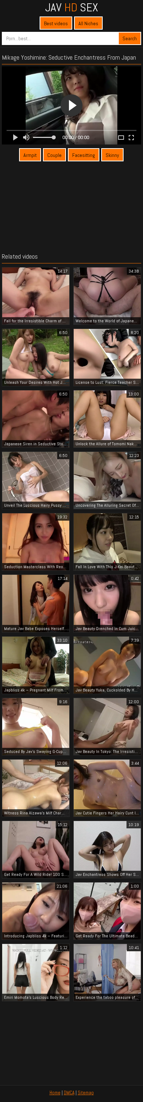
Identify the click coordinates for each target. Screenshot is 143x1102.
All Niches (88, 23)
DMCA (69, 1093)
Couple (54, 155)
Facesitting (83, 155)
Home (55, 1093)
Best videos (56, 23)
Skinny (112, 155)
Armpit (30, 155)
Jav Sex (71, 7)
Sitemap (86, 1093)
